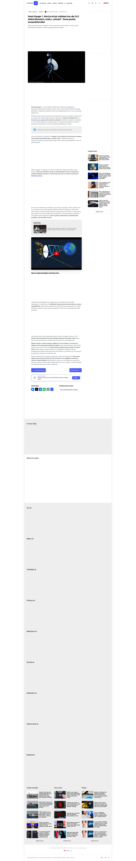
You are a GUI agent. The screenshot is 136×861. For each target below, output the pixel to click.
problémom (70, 107)
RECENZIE (60, 3)
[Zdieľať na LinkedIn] (40, 389)
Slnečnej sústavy (36, 176)
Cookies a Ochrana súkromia (45, 857)
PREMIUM (43, 3)
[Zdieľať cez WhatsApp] (44, 389)
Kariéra (67, 857)
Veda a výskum (32, 11)
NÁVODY (54, 3)
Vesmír (41, 11)
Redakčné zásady (56, 857)
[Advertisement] (56, 39)
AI (64, 3)
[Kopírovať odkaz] (51, 389)
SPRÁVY (49, 3)
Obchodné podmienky (32, 857)
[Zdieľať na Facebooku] (32, 389)
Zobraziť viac (99, 211)
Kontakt (72, 857)
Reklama (63, 857)
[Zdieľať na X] (36, 389)
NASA (39, 136)
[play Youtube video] (56, 253)
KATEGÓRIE (69, 3)
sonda (42, 120)
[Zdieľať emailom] (48, 389)
